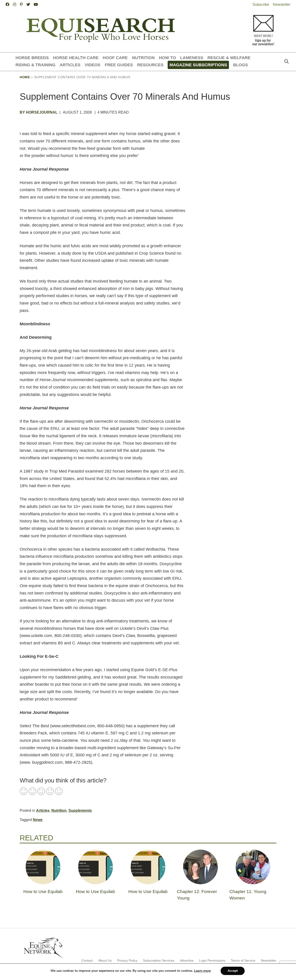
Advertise (187, 960)
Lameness (191, 57)
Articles (70, 64)
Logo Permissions (212, 960)
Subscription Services (158, 960)
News (38, 820)
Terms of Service (243, 960)
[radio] (24, 792)
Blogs (240, 64)
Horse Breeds (32, 57)
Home (25, 77)
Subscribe (261, 4)
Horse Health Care (76, 57)
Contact (87, 960)
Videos (92, 64)
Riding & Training (35, 64)
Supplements (80, 810)
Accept (233, 971)
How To (167, 57)
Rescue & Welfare (228, 57)
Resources (150, 64)
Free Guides (119, 64)
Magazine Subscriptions (198, 64)
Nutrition (143, 57)
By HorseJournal (39, 112)
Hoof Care (115, 57)
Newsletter (281, 4)
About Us (105, 960)
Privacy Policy (127, 960)
